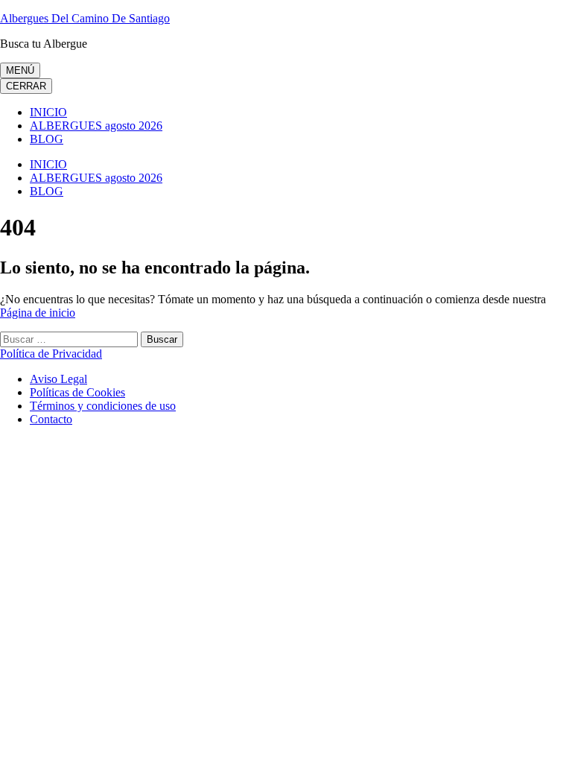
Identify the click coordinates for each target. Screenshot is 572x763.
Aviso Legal (58, 379)
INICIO (48, 112)
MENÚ (20, 70)
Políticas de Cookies (77, 392)
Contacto (51, 419)
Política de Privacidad (51, 353)
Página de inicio (37, 312)
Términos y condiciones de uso (103, 405)
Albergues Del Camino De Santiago (85, 18)
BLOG (46, 139)
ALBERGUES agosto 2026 (96, 125)
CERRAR (26, 86)
